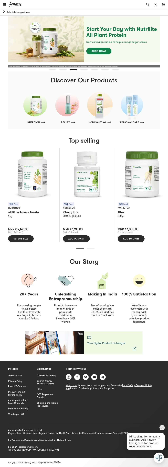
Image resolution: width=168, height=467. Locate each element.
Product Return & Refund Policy (17, 393)
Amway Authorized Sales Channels (17, 402)
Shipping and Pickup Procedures (47, 404)
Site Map (57, 462)
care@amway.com (28, 446)
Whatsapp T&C (16, 414)
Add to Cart (76, 238)
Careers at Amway (46, 375)
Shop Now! (99, 51)
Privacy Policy (15, 381)
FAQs (39, 389)
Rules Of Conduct (17, 386)
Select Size (20, 238)
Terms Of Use (15, 375)
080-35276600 (19, 449)
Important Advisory (18, 408)
